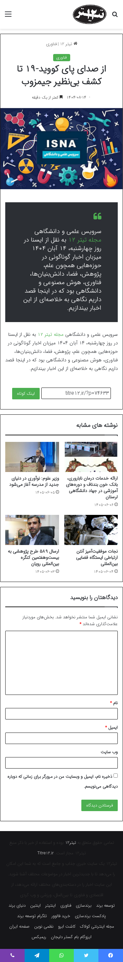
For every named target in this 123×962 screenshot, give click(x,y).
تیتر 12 (66, 44)
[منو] (8, 16)
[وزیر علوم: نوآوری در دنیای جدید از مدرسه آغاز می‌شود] (32, 457)
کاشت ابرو (66, 926)
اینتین (35, 905)
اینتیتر (50, 905)
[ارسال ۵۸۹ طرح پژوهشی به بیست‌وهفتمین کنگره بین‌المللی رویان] (32, 530)
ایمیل (111, 727)
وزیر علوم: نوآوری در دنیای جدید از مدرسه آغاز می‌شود (34, 481)
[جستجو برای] (115, 16)
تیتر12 (70, 842)
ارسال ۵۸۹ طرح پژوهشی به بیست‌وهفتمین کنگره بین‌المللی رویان (33, 557)
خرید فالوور (60, 916)
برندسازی (84, 905)
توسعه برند (105, 905)
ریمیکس (38, 937)
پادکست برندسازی (90, 916)
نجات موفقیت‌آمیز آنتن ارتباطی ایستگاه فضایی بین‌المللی (97, 557)
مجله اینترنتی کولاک (97, 926)
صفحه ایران (19, 926)
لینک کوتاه (26, 393)
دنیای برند (17, 905)
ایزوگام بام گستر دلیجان (71, 937)
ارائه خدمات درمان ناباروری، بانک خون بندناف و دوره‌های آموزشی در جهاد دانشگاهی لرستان (92, 487)
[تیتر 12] (90, 14)
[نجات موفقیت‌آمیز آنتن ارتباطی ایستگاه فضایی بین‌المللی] (91, 530)
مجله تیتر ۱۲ (84, 240)
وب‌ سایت (109, 752)
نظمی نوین (43, 926)
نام (114, 702)
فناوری (51, 44)
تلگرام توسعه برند (32, 916)
